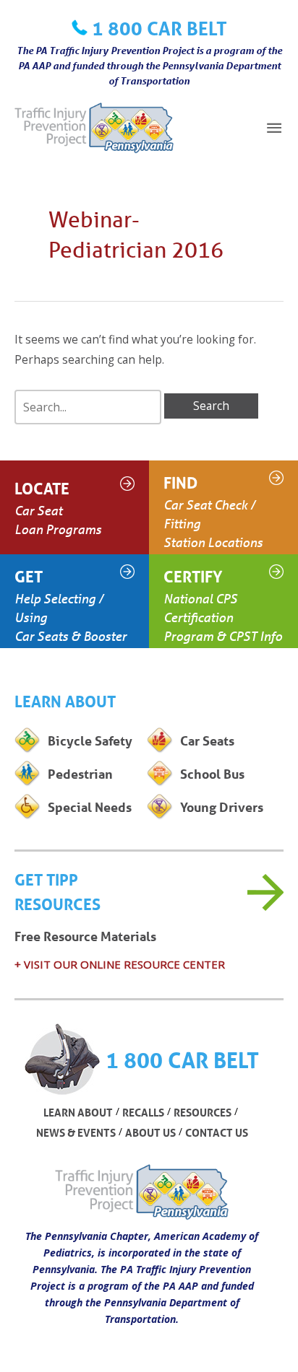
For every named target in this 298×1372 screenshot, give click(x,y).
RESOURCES (202, 1112)
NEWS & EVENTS (76, 1132)
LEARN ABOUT (78, 1112)
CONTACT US (216, 1132)
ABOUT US (150, 1132)
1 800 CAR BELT (159, 28)
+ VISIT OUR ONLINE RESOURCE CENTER (119, 964)
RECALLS (143, 1112)
